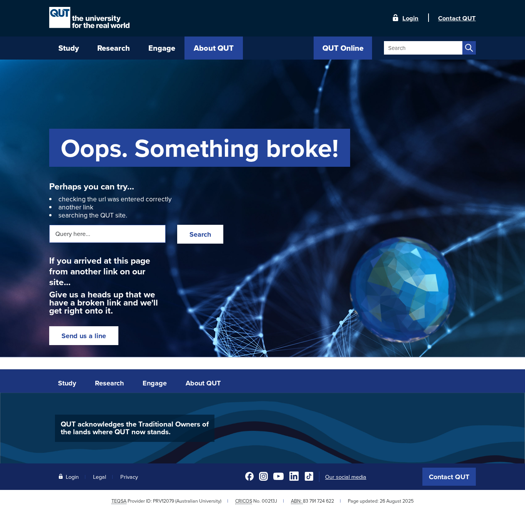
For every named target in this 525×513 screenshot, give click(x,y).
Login (410, 17)
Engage (155, 383)
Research (109, 383)
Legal (99, 477)
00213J (269, 501)
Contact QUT (449, 477)
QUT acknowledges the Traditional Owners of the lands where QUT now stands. (135, 428)
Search (200, 234)
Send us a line (83, 336)
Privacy (129, 477)
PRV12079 (163, 501)
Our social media (345, 477)
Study (67, 383)
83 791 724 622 (318, 501)
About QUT (203, 383)
